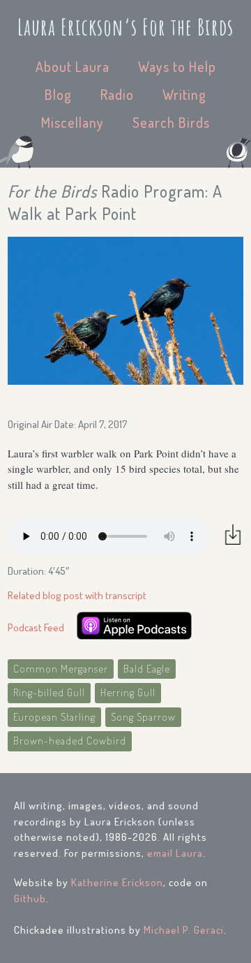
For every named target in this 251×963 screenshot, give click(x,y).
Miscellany (72, 122)
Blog (58, 94)
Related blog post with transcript (77, 595)
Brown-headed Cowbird (69, 740)
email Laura (175, 853)
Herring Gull (127, 692)
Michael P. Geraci (184, 929)
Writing (184, 94)
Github (30, 898)
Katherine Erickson (117, 882)
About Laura (72, 66)
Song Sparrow (143, 716)
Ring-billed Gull (49, 692)
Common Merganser (60, 668)
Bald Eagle (146, 668)
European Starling (54, 716)
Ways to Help (177, 66)
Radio (117, 94)
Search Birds (171, 122)
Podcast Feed (36, 627)
